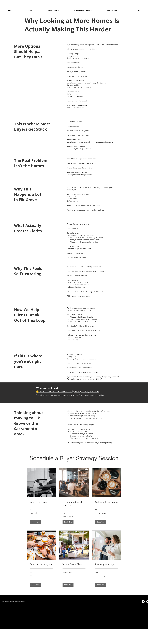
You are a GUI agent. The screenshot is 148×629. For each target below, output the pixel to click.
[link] (41, 502)
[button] (35, 522)
